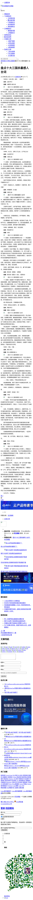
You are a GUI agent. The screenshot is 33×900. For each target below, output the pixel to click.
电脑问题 (12, 30)
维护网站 (24, 777)
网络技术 (21, 778)
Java (18, 780)
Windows (11, 778)
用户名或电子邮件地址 (8, 828)
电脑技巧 (12, 32)
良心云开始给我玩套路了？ (9, 546)
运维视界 (12, 24)
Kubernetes (9, 782)
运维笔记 (12, 26)
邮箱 (2, 666)
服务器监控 (4, 785)
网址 (2, 669)
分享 (2, 500)
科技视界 (8, 37)
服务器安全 (22, 780)
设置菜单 (7, 2)
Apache (21, 784)
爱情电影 (25, 775)
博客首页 (7, 14)
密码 (2, 814)
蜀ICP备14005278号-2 (7, 802)
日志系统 (19, 782)
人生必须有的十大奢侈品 (12, 601)
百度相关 (10, 777)
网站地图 (3, 787)
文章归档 (21, 787)
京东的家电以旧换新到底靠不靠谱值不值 (13, 562)
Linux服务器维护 (6, 791)
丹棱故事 (3, 782)
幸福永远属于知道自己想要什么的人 (15, 623)
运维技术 (8, 16)
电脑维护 (28, 780)
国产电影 (12, 41)
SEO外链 (15, 775)
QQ (2, 673)
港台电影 (12, 43)
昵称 (2, 662)
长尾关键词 (5, 784)
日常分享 (7, 519)
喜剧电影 (24, 782)
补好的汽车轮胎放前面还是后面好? (15, 603)
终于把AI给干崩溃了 (11, 692)
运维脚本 (4, 777)
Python (14, 777)
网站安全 (6, 778)
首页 (2, 61)
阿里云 (25, 784)
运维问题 (12, 20)
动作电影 (13, 780)
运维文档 (12, 18)
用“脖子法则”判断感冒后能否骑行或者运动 (14, 571)
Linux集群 (15, 785)
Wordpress (9, 785)
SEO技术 (16, 778)
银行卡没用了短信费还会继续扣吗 (11, 553)
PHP (23, 785)
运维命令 (12, 22)
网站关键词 (8, 780)
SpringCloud (9, 775)
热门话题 (15, 787)
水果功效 (12, 55)
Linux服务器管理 (17, 791)
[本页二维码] (6, 898)
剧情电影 (3, 775)
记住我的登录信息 (8, 816)
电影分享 (8, 39)
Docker (29, 784)
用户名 (3, 812)
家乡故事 (12, 51)
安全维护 (26, 778)
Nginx (10, 784)
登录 (3, 808)
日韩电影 (12, 45)
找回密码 (9, 808)
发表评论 (18, 77)
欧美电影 (12, 47)
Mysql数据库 (15, 784)
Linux (20, 785)
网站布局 (19, 777)
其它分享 (8, 49)
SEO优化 (20, 775)
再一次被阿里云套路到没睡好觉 (14, 619)
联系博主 (7, 896)
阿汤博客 (17, 533)
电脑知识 (8, 28)
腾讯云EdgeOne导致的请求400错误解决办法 (17, 740)
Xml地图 (9, 787)
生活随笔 (12, 53)
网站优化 (8, 35)
